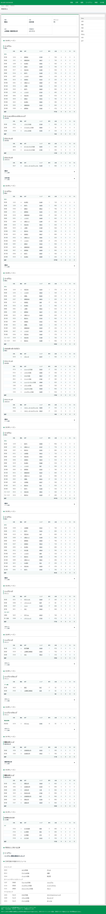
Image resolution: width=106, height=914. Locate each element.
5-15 (41, 476)
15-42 (41, 95)
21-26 (41, 799)
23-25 (41, 369)
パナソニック (27, 602)
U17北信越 (27, 828)
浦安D (25, 66)
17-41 (41, 379)
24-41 (41, 237)
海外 (82, 31)
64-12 (41, 479)
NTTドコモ (27, 599)
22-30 (41, 221)
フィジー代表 (27, 379)
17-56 (41, 150)
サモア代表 (27, 376)
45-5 (41, 831)
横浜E (7, 5)
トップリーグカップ (10, 676)
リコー (26, 606)
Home (2, 5)
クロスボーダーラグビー (12, 348)
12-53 (41, 289)
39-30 (41, 444)
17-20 (41, 228)
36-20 (41, 388)
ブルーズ (26, 356)
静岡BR (26, 57)
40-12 (41, 208)
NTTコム (26, 615)
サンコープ (50, 898)
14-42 (41, 372)
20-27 (41, 234)
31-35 (41, 331)
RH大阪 (26, 550)
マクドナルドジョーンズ (54, 895)
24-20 (41, 218)
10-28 (41, 82)
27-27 (41, 447)
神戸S (25, 73)
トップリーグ (8, 591)
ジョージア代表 (28, 369)
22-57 (41, 356)
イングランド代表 (29, 392)
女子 (82, 41)
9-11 (41, 485)
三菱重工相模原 (28, 651)
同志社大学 (27, 793)
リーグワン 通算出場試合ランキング (14, 856)
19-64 (41, 382)
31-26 (41, 86)
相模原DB (26, 60)
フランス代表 (27, 130)
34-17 (41, 312)
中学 (82, 37)
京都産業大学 (27, 750)
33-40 (41, 340)
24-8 (41, 302)
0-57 (41, 796)
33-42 (41, 569)
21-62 (41, 723)
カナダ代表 (25, 870)
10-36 (41, 407)
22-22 (41, 469)
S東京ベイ (27, 82)
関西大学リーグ (9, 742)
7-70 (41, 790)
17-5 (41, 835)
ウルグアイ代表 (28, 388)
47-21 (41, 215)
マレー (49, 888)
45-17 (41, 482)
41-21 (41, 472)
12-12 (41, 838)
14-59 (41, 392)
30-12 (41, 544)
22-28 (41, 66)
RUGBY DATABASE (7, 2)
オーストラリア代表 (29, 146)
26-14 (41, 411)
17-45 (41, 793)
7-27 (41, 305)
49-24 (41, 550)
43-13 (41, 615)
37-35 (41, 318)
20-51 (41, 492)
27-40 (41, 556)
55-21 (41, 531)
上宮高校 (6, 31)
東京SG (26, 231)
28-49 (41, 256)
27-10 (41, 124)
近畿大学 (26, 802)
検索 (96, 2)
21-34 (41, 786)
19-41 (41, 63)
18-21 (41, 547)
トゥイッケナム (51, 885)
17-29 (41, 240)
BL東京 (26, 63)
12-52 (41, 385)
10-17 (41, 60)
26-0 (41, 828)
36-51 (41, 224)
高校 (71, 2)
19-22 (41, 753)
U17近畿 (6, 819)
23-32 (41, 450)
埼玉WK (26, 70)
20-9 (41, 553)
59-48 (41, 463)
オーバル (49, 901)
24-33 (41, 566)
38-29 (41, 89)
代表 (82, 28)
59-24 (41, 609)
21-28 (41, 202)
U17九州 (26, 838)
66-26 (41, 296)
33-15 (41, 98)
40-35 (41, 299)
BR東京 (26, 79)
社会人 (83, 34)
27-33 (41, 92)
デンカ (49, 870)
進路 (82, 2)
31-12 (41, 321)
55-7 (41, 687)
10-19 (41, 802)
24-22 (41, 292)
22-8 (41, 690)
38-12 (41, 654)
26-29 (41, 315)
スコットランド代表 (27, 888)
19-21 (41, 456)
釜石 (25, 687)
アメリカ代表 (25, 873)
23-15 (41, 651)
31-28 (41, 606)
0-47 (41, 602)
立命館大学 (27, 753)
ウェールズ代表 (26, 882)
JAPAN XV (7, 159)
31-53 (41, 79)
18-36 (41, 205)
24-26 (41, 599)
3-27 (41, 534)
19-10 (41, 783)
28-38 (41, 247)
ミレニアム (50, 882)
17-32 (41, 618)
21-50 (41, 70)
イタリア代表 (27, 124)
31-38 (41, 165)
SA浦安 (26, 563)
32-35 (41, 146)
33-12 (41, 528)
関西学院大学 (14, 31)
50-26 (41, 102)
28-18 (41, 540)
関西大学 (26, 783)
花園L (25, 296)
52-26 (41, 488)
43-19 (41, 328)
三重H (25, 86)
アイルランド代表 (29, 127)
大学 (76, 2)
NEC (25, 609)
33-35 (41, 750)
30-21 (41, 560)
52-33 (41, 324)
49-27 (41, 376)
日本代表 (31, 22)
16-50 (41, 648)
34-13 (41, 460)
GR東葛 (26, 453)
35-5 (41, 563)
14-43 (41, 334)
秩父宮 (49, 876)
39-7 (41, 466)
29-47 (41, 253)
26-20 (41, 495)
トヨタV (26, 76)
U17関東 (26, 835)
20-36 (41, 127)
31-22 (41, 105)
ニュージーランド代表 (30, 382)
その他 (102, 2)
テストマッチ (8, 138)
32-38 (41, 73)
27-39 (41, 57)
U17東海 (26, 831)
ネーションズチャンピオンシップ (15, 116)
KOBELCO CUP (9, 817)
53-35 (41, 212)
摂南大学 (26, 799)
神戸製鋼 (26, 648)
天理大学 (26, 790)
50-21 (41, 308)
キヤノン (6, 593)
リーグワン (89, 2)
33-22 (41, 231)
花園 (48, 873)
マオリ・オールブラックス (31, 165)
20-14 (41, 76)
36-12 (41, 453)
